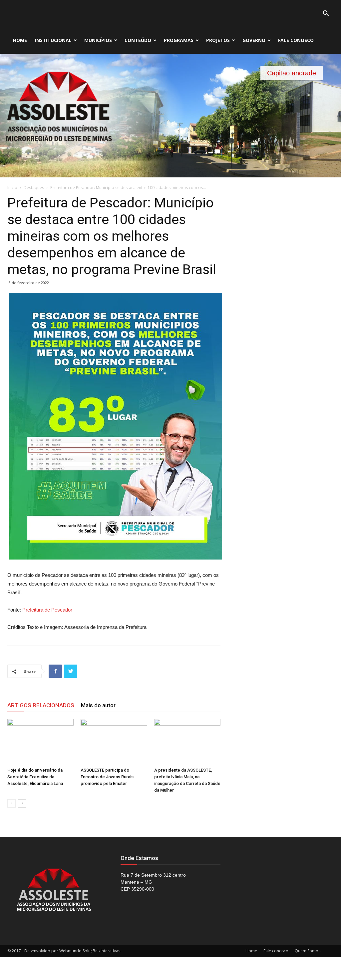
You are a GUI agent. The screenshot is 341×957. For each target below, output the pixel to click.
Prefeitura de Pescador (47, 610)
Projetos (218, 40)
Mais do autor (98, 705)
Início (12, 187)
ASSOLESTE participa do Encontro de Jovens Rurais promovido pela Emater (107, 777)
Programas (178, 40)
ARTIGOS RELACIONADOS (40, 705)
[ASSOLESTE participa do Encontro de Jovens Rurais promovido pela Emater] (114, 742)
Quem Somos (307, 951)
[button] (326, 14)
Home (20, 40)
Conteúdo (138, 40)
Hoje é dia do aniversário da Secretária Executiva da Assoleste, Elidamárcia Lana (35, 777)
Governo (253, 40)
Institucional (53, 40)
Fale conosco (296, 40)
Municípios (98, 40)
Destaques (34, 187)
